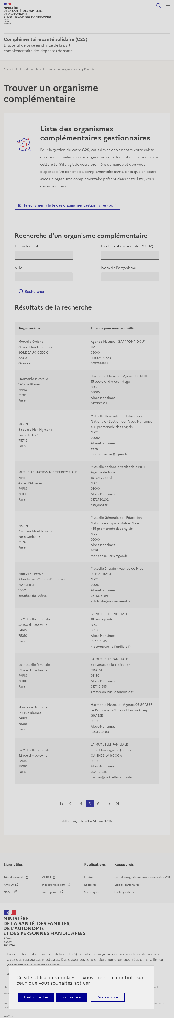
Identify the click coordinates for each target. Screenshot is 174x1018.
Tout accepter (36, 997)
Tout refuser (71, 997)
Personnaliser (108, 997)
